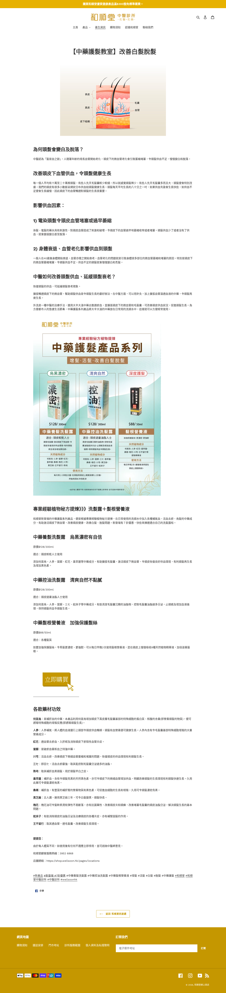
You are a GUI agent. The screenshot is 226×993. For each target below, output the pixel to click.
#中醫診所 (53, 879)
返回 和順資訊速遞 (115, 913)
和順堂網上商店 (201, 985)
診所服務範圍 (72, 945)
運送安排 (38, 945)
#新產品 (38, 875)
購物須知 (22, 945)
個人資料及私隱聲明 (97, 945)
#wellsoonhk (69, 879)
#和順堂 (180, 875)
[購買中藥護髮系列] (56, 695)
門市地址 (54, 945)
